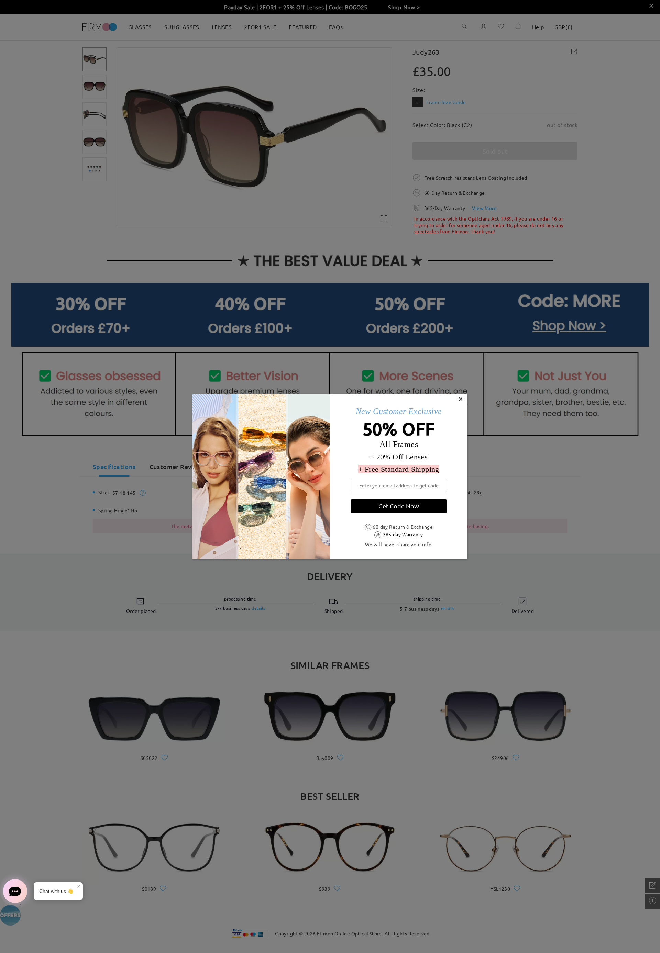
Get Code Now (398, 505)
